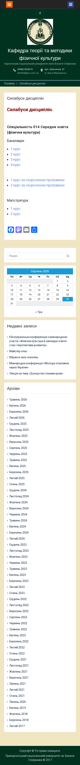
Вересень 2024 (19, 508)
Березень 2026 (19, 411)
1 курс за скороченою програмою (37, 180)
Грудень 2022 (18, 599)
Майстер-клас (18, 351)
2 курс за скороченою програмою (37, 185)
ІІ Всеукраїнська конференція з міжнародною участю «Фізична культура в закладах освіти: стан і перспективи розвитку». (38, 341)
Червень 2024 (18, 514)
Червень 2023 (18, 562)
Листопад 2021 (19, 665)
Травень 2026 (18, 399)
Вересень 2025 (19, 441)
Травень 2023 (18, 568)
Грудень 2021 (18, 659)
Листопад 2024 (19, 496)
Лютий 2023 (17, 587)
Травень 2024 (18, 520)
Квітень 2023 (17, 574)
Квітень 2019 (17, 707)
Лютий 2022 (17, 647)
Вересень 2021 (19, 677)
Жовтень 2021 (18, 671)
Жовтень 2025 (18, 435)
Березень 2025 (19, 472)
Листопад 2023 (19, 550)
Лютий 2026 (17, 417)
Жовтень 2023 (18, 556)
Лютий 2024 (17, 538)
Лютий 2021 (17, 689)
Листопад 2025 (19, 429)
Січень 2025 (17, 484)
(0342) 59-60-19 (24, 69)
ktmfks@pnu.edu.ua (27, 73)
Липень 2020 (17, 701)
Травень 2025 (18, 460)
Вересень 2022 (19, 611)
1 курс (15, 149)
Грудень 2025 (18, 423)
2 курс (15, 154)
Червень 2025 (18, 454)
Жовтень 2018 (18, 713)
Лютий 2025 (17, 478)
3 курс (15, 159)
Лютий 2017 (17, 726)
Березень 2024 (19, 532)
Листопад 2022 (19, 605)
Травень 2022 (18, 629)
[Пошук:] (38, 255)
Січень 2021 (17, 695)
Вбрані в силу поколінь (23, 357)
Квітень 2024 (17, 526)
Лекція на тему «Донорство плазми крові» (36, 373)
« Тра (39, 312)
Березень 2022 (19, 641)
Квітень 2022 (17, 635)
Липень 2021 (17, 683)
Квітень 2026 (17, 405)
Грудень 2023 (18, 544)
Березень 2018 (19, 720)
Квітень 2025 (17, 466)
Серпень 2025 (18, 447)
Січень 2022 (17, 653)
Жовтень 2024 (18, 502)
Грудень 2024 (18, 490)
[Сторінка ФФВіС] (40, 13)
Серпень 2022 (18, 617)
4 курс (15, 165)
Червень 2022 (18, 623)
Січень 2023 (17, 593)
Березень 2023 (19, 580)
